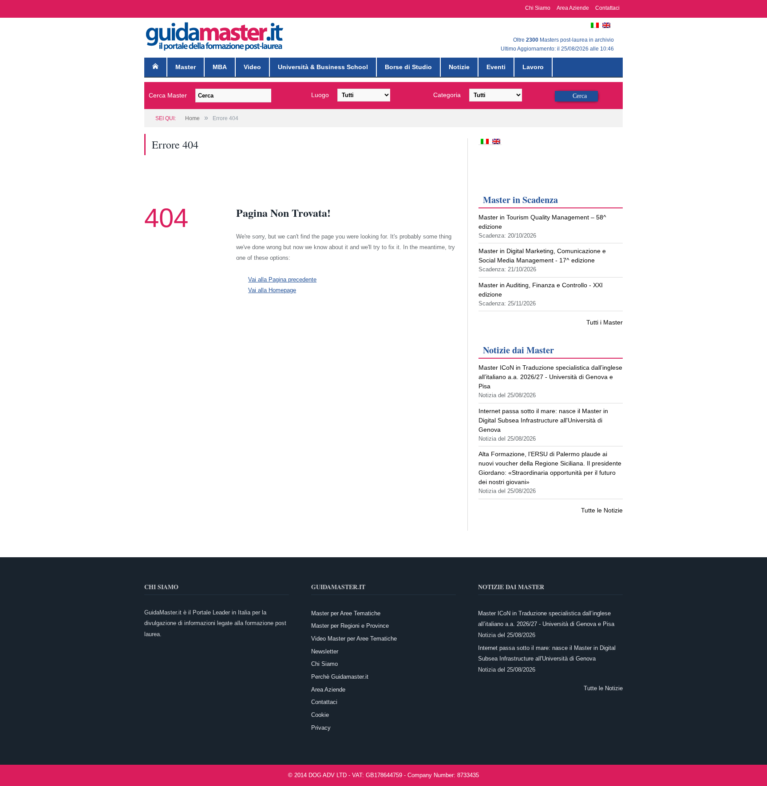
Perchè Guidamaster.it (339, 676)
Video (252, 66)
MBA (220, 66)
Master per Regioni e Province (350, 625)
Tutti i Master (604, 322)
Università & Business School (323, 66)
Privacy (321, 727)
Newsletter (324, 651)
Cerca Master (168, 95)
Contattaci (607, 8)
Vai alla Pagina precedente (282, 279)
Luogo (320, 94)
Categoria (447, 94)
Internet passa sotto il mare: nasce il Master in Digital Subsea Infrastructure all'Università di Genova (543, 420)
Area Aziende (573, 8)
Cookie (320, 715)
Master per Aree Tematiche (345, 613)
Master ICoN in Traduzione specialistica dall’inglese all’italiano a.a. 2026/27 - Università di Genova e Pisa (550, 377)
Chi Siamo (537, 8)
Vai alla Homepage (272, 290)
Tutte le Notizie (602, 510)
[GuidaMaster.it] (215, 34)
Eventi (496, 66)
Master (185, 66)
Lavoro (533, 66)
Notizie (459, 66)
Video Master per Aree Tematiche (354, 638)
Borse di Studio (408, 66)
